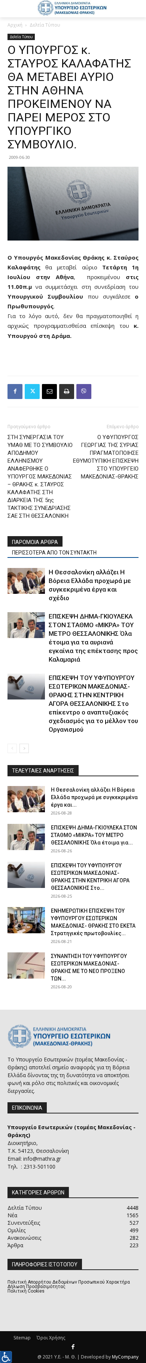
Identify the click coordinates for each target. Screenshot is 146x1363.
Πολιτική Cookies (26, 1291)
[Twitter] (32, 391)
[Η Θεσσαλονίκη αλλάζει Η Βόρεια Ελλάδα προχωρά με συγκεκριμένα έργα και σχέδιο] (26, 581)
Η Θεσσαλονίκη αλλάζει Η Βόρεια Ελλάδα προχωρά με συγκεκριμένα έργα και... (94, 797)
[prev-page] (12, 748)
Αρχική (14, 25)
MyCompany (125, 1357)
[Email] (49, 391)
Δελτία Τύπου (45, 25)
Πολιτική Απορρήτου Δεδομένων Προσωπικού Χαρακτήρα (68, 1282)
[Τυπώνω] (66, 391)
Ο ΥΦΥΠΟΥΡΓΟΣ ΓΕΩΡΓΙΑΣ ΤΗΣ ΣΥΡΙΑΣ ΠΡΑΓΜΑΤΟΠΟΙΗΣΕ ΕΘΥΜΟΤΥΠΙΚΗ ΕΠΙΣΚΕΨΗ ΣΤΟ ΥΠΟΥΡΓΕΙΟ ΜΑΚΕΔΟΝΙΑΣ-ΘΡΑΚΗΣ (106, 457)
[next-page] (24, 748)
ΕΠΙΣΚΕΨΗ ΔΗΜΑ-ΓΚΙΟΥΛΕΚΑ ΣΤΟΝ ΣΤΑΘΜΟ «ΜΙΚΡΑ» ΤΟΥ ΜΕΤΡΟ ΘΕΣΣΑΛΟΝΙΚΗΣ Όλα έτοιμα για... (94, 835)
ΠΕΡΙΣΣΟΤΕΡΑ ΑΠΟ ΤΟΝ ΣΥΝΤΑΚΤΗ (54, 553)
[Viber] (83, 391)
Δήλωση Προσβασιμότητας (36, 1286)
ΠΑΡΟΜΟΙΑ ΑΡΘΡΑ (35, 542)
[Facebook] (14, 391)
